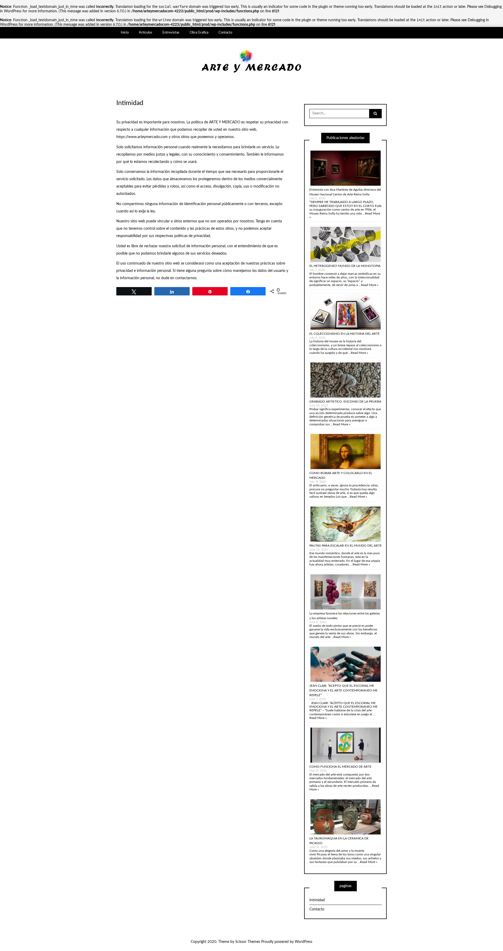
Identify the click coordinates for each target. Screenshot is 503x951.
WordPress (303, 942)
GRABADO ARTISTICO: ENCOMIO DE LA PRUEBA (345, 401)
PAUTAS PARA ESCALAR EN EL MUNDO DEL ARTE (345, 545)
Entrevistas (170, 32)
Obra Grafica (199, 32)
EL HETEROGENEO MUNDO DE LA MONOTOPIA (344, 265)
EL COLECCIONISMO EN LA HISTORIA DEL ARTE (344, 333)
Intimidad (317, 900)
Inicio (125, 32)
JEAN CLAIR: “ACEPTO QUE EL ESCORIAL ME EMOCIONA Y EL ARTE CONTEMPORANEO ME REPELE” (343, 690)
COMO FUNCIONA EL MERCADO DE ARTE (340, 766)
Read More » (369, 285)
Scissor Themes (247, 942)
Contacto (225, 32)
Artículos (145, 32)
